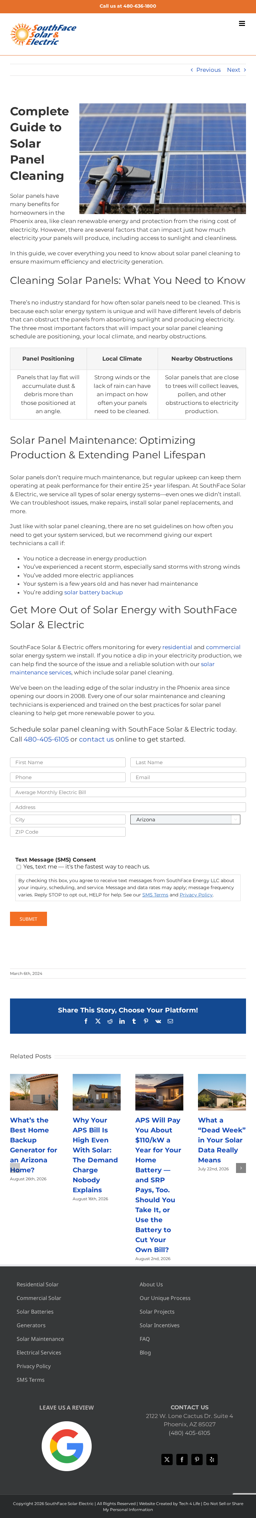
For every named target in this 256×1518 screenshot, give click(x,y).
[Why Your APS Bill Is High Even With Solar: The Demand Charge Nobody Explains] (97, 1077)
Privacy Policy (196, 895)
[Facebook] (182, 1459)
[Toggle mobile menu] (242, 23)
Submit (28, 919)
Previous (208, 69)
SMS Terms (155, 895)
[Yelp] (212, 1459)
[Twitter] (167, 1459)
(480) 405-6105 (189, 1433)
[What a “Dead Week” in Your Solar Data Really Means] (222, 1077)
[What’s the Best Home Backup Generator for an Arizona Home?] (34, 1077)
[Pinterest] (197, 1459)
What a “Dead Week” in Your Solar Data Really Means (222, 1140)
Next (233, 69)
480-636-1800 (139, 6)
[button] (15, 1168)
